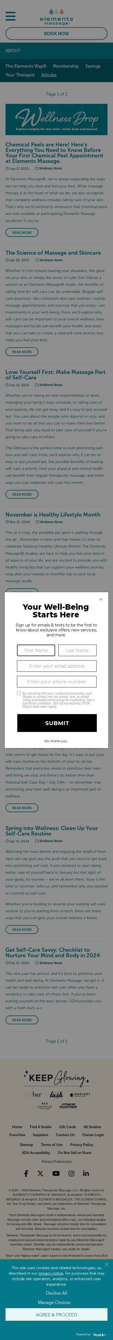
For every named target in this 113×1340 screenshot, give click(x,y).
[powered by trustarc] (99, 1334)
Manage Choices (54, 1302)
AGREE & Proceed (56, 1314)
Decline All (56, 1293)
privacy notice (51, 1273)
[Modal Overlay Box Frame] (56, 670)
